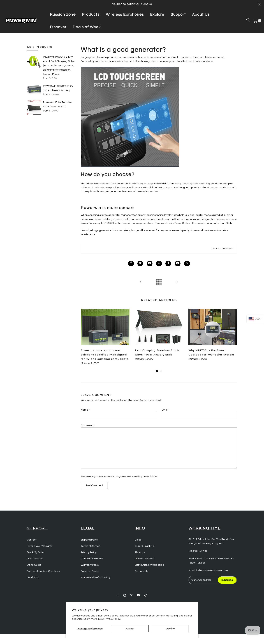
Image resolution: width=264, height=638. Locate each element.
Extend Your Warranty (39, 546)
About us (140, 552)
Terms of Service (90, 546)
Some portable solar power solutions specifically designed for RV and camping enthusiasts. (105, 354)
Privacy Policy (88, 552)
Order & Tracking (144, 546)
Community (141, 571)
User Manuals (35, 558)
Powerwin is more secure (107, 208)
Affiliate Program (144, 558)
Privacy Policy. (113, 619)
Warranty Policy (90, 565)
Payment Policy (90, 571)
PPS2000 (109, 223)
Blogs (138, 540)
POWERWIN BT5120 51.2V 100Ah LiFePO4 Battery (58, 88)
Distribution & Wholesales (149, 565)
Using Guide (34, 565)
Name (85, 410)
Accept (130, 628)
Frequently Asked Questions (43, 571)
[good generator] (130, 116)
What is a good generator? (123, 49)
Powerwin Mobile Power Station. (173, 223)
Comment (87, 425)
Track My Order (36, 552)
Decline (170, 628)
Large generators (91, 57)
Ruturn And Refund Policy (95, 577)
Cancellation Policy (92, 558)
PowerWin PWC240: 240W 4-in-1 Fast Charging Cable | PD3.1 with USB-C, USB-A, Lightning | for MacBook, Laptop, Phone (59, 65)
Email (166, 410)
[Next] (233, 340)
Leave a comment (222, 248)
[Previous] (84, 340)
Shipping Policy (89, 540)
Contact (31, 540)
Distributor (33, 577)
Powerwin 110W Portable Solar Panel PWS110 (57, 104)
